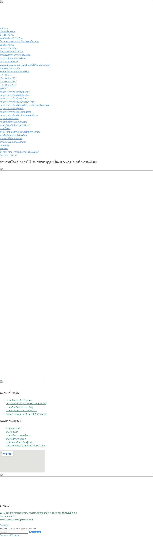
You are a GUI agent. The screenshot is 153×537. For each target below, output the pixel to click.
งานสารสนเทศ (12, 431)
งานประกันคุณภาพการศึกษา (17, 435)
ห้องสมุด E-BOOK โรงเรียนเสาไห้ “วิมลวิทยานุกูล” (26, 414)
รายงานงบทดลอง (13, 428)
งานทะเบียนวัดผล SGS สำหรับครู (19, 407)
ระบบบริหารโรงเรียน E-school (19, 400)
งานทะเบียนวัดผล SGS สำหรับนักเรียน (21, 410)
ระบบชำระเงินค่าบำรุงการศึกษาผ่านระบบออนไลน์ (26, 403)
